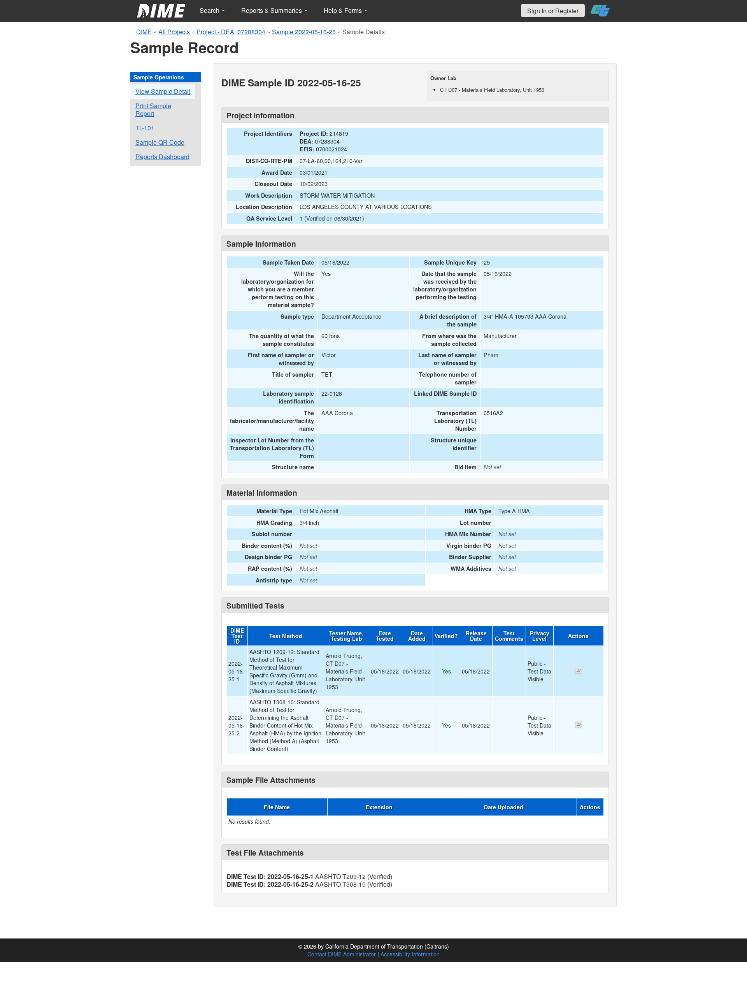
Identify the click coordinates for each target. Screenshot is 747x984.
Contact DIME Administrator (341, 954)
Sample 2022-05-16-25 (304, 31)
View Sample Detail (162, 91)
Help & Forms (343, 10)
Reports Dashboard (162, 156)
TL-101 (144, 127)
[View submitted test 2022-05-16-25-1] (578, 671)
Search (210, 10)
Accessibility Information (410, 954)
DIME (144, 31)
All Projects (174, 31)
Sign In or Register (553, 10)
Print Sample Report (153, 109)
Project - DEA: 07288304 (230, 31)
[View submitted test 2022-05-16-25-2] (578, 725)
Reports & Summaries (272, 10)
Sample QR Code (159, 142)
